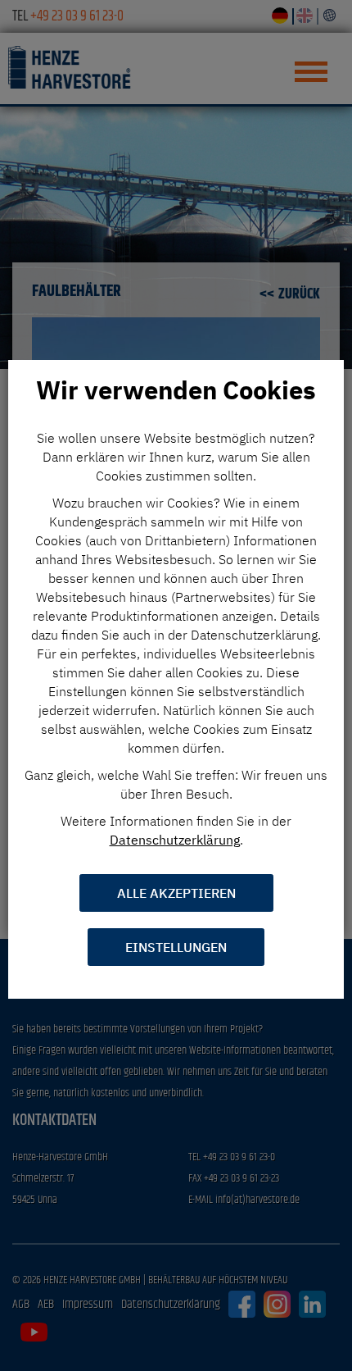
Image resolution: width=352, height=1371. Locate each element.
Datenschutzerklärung (175, 839)
